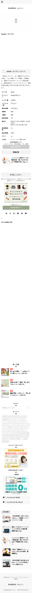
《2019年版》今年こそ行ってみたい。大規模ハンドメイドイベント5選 (20, 518)
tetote (12, 92)
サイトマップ (14, 577)
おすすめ (19, 416)
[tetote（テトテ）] (21, 213)
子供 (4, 435)
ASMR (4, 416)
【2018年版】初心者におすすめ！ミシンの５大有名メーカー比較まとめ (20, 562)
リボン (4, 433)
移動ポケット (20, 438)
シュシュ (18, 422)
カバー (23, 419)
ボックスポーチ (13, 430)
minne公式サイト (16, 207)
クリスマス (12, 422)
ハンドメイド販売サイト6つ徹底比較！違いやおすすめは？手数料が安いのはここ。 (20, 160)
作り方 (14, 433)
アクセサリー (11, 419)
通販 (4, 441)
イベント (18, 419)
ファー (18, 427)
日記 (21, 435)
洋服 (11, 438)
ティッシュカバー (12, 424)
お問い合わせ (6, 577)
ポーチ (19, 430)
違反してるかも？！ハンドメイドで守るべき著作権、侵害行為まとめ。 (20, 529)
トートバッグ (26, 424)
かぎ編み (5, 419)
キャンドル (5, 422)
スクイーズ (24, 422)
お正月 (24, 416)
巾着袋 (11, 435)
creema (9, 416)
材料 (27, 435)
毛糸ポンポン (6, 438)
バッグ (14, 427)
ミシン (24, 430)
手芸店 (16, 435)
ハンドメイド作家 (7, 427)
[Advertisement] (16, 52)
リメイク (9, 433)
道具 (7, 441)
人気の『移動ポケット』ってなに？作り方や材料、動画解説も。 (20, 551)
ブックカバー (25, 427)
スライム (5, 424)
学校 (7, 435)
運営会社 (16, 578)
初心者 (23, 433)
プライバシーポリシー (23, 577)
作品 (19, 433)
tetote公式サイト (16, 95)
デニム (19, 424)
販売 (26, 438)
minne (14, 416)
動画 (28, 433)
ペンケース (5, 430)
